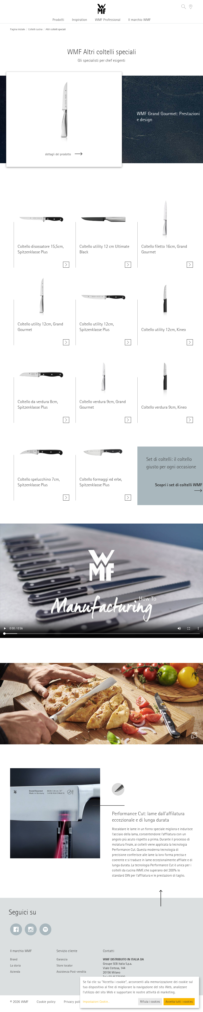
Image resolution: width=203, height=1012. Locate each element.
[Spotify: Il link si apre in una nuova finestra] (45, 929)
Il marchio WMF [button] (139, 20)
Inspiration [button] (79, 20)
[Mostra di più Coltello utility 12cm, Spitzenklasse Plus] (128, 342)
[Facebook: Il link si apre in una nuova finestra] (16, 929)
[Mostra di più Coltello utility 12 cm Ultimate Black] (128, 265)
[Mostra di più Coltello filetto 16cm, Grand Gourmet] (190, 265)
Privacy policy (73, 1002)
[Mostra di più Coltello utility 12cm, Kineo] (190, 342)
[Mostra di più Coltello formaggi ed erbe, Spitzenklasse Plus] (128, 498)
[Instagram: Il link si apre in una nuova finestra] (31, 929)
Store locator (64, 965)
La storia (15, 965)
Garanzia (61, 959)
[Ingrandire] (194, 735)
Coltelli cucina (35, 29)
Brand (13, 959)
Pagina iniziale (17, 29)
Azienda (15, 971)
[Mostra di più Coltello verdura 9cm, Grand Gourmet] (128, 420)
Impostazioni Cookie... (96, 1001)
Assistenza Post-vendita (71, 971)
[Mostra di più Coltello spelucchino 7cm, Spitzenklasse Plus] (66, 498)
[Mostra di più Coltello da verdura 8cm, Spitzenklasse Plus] (66, 420)
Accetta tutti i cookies (179, 1001)
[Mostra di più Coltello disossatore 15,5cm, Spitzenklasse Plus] (66, 265)
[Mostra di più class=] (41, 219)
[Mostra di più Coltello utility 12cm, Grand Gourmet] (66, 342)
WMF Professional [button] (107, 20)
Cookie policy (46, 1002)
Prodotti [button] (58, 20)
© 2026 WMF (19, 1002)
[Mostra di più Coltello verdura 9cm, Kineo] (190, 420)
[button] (183, 7)
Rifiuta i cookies (150, 1001)
